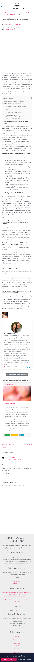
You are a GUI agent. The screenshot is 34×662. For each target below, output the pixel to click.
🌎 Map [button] (7, 435)
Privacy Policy (17, 581)
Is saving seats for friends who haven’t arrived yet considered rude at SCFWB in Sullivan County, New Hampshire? (16, 108)
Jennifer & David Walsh (15, 24)
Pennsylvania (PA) (17, 640)
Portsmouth (12, 403)
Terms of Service (17, 583)
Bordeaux (17, 645)
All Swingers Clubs (17, 9)
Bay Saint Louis (17, 650)
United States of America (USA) (20, 12)
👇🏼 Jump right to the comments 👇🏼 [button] (17, 374)
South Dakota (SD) (17, 652)
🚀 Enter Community (7, 659)
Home (3, 12)
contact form (22, 618)
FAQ (4, 105)
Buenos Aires (17, 638)
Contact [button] (14, 435)
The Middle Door (10, 384)
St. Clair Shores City (17, 647)
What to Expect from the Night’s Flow (12, 103)
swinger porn (18, 610)
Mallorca (17, 641)
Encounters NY (27, 444)
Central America (8, 12)
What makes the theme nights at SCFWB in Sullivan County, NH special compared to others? (16, 111)
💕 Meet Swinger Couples (24, 659)
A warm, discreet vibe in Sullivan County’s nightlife (15, 100)
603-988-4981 (9, 29)
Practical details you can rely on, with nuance (13, 101)
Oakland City (17, 649)
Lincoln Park (17, 643)
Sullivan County (13, 14)
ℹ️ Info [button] (21, 435)
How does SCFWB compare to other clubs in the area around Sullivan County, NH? (16, 114)
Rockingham (7, 403)
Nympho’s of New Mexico (8, 444)
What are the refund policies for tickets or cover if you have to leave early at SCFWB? (16, 117)
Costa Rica (17, 636)
